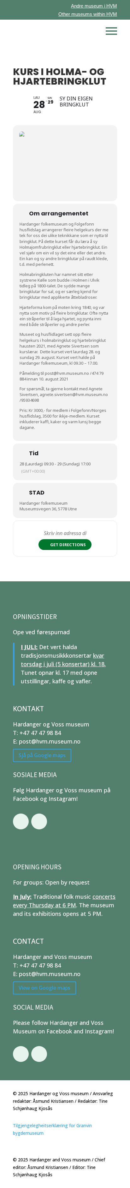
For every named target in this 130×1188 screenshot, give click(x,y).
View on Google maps (44, 987)
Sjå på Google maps (42, 755)
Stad (36, 492)
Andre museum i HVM (94, 6)
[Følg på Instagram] (39, 821)
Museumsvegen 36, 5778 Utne (48, 509)
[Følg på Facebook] (21, 821)
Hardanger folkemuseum (44, 503)
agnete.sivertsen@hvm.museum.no (74, 394)
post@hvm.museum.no (67, 373)
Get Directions (68, 544)
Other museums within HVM (87, 14)
